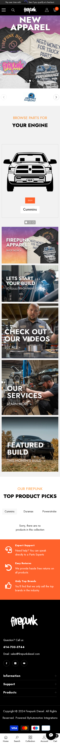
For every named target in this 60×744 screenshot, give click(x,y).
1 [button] (27, 81)
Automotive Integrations (44, 718)
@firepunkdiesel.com (28, 654)
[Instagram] (15, 663)
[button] (56, 97)
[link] (17, 738)
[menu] (4, 10)
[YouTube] (24, 663)
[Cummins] (30, 170)
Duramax (28, 511)
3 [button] (33, 81)
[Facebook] (6, 663)
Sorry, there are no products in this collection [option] (30, 528)
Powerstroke (49, 511)
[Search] (13, 10)
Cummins (9, 511)
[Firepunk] (30, 97)
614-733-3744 (13, 647)
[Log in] (47, 10)
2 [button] (30, 81)
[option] (30, 51)
